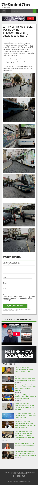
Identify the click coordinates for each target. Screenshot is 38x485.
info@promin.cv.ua (22, 473)
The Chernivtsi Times (17, 472)
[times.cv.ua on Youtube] (18, 476)
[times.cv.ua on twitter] (23, 476)
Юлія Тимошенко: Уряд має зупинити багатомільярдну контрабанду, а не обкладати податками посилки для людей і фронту (25, 435)
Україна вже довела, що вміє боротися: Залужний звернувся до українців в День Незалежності (25, 378)
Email (5, 283)
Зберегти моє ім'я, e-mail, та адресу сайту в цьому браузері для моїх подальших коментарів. (19, 298)
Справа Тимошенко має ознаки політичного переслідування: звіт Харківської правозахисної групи (25, 453)
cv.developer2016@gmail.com (21, 481)
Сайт (5, 289)
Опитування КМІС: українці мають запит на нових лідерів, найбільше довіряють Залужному (25, 396)
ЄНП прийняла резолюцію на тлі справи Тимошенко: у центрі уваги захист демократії (25, 415)
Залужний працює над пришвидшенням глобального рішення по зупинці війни (24, 369)
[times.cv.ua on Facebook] (14, 476)
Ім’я (4, 277)
